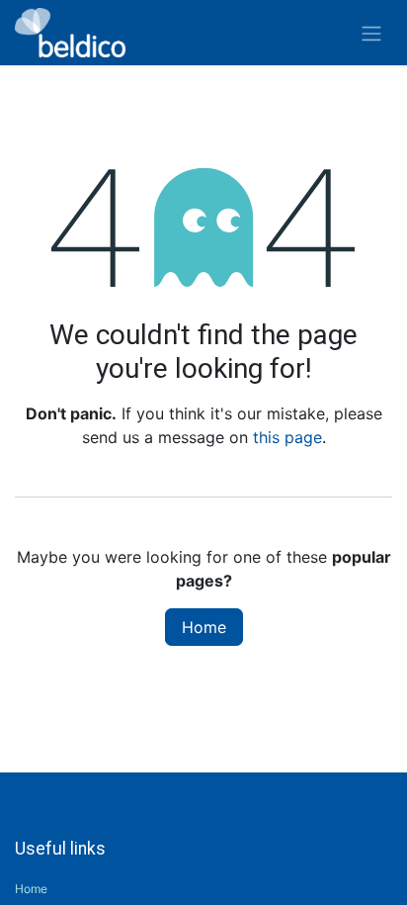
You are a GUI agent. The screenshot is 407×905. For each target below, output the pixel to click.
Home (204, 627)
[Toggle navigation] (371, 32)
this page (287, 437)
